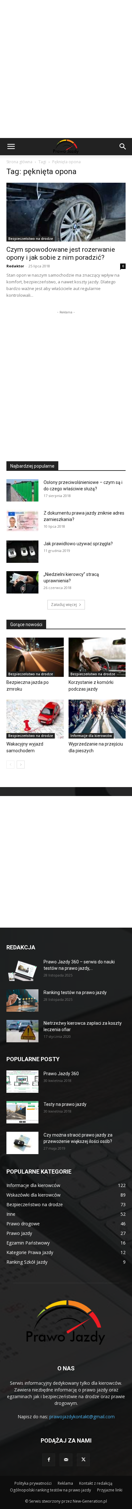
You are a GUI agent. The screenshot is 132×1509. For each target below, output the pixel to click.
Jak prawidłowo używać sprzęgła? (78, 543)
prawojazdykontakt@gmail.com (82, 1416)
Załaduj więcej (64, 604)
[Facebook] (48, 1459)
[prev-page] (10, 765)
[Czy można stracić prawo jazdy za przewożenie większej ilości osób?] (22, 1143)
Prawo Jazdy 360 (61, 1073)
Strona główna (19, 162)
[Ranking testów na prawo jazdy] (22, 1000)
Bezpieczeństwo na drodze (30, 238)
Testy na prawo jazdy (65, 1104)
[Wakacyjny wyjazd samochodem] (35, 719)
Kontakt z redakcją (95, 1483)
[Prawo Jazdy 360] (22, 1081)
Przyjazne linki (109, 1490)
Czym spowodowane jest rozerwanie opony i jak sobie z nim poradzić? (60, 253)
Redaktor (15, 266)
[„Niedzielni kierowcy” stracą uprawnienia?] (22, 582)
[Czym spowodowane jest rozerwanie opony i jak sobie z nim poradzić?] (66, 212)
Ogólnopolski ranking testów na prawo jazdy (50, 1490)
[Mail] (66, 1459)
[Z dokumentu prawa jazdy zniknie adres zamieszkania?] (22, 521)
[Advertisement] (66, 69)
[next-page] (21, 765)
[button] (11, 146)
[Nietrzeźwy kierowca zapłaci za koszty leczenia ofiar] (22, 1031)
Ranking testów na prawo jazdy (75, 992)
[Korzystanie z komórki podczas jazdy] (97, 657)
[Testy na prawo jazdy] (22, 1112)
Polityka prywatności (33, 1483)
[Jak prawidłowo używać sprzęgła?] (22, 551)
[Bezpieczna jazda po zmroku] (35, 657)
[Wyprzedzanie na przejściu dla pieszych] (97, 719)
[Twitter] (83, 1459)
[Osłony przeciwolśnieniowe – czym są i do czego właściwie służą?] (22, 490)
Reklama (65, 1483)
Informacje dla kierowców (91, 735)
